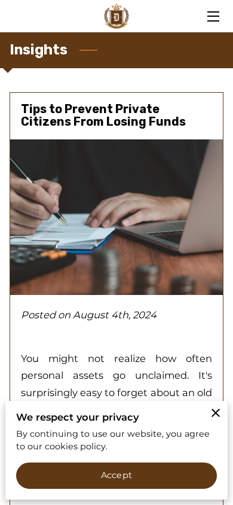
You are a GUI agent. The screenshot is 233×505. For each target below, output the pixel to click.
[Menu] (212, 16)
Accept (116, 475)
